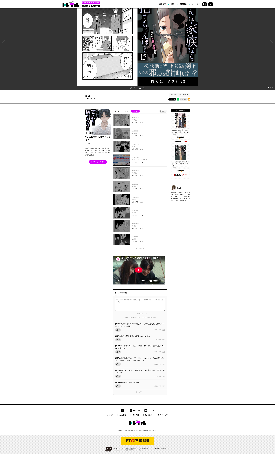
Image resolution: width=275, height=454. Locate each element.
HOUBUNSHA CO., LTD (131, 429)
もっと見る (139, 248)
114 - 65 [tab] (117, 111)
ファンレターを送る (98, 162)
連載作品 (162, 4)
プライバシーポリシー (163, 415)
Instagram (136, 410)
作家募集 (183, 4)
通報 (163, 330)
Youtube (151, 410)
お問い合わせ (147, 415)
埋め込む (184, 99)
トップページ (108, 415)
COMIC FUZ (134, 415)
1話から (164, 111)
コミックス (196, 4)
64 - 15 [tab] (126, 111)
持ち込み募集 (121, 415)
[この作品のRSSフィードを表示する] (189, 99)
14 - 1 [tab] (135, 111)
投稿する (140, 313)
